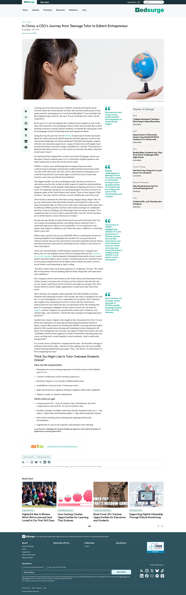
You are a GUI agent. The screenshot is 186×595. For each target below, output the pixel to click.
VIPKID (67, 135)
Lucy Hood (27, 29)
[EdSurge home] (29, 2)
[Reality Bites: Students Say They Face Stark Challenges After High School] (148, 155)
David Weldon (137, 124)
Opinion (35, 10)
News (25, 10)
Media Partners (27, 557)
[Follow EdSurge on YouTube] (152, 576)
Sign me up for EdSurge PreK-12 (34, 567)
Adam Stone (136, 206)
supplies (37, 310)
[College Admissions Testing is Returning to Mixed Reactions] (148, 120)
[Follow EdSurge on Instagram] (147, 570)
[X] (40, 462)
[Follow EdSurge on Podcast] (162, 576)
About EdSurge (27, 546)
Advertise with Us (61, 543)
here (66, 466)
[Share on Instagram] (26, 123)
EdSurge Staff (137, 142)
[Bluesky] (36, 462)
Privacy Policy (26, 578)
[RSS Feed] (23, 462)
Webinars (73, 10)
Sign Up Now (121, 572)
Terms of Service (37, 588)
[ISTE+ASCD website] (44, 2)
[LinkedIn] (44, 462)
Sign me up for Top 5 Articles (57, 567)
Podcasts (47, 10)
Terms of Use (123, 576)
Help (44, 588)
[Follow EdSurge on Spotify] (157, 576)
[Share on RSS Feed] (26, 111)
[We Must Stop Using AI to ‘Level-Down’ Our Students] (148, 171)
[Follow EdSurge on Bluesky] (157, 570)
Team (24, 549)
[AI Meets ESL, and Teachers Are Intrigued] (148, 202)
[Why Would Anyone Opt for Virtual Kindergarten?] (148, 187)
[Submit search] (162, 2)
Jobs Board (121, 543)
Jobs (84, 10)
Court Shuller (137, 175)
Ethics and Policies (29, 555)
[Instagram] (32, 462)
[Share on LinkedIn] (26, 141)
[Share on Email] (26, 117)
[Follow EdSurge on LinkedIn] (141, 576)
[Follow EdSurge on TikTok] (162, 570)
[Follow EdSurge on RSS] (141, 570)
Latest (86, 546)
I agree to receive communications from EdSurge (40, 581)
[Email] (27, 462)
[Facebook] (49, 462)
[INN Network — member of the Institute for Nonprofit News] (155, 547)
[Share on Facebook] (26, 147)
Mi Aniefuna (136, 191)
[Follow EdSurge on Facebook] (147, 576)
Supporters (26, 552)
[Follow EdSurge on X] (152, 570)
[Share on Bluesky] (26, 129)
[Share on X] (26, 135)
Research (60, 10)
